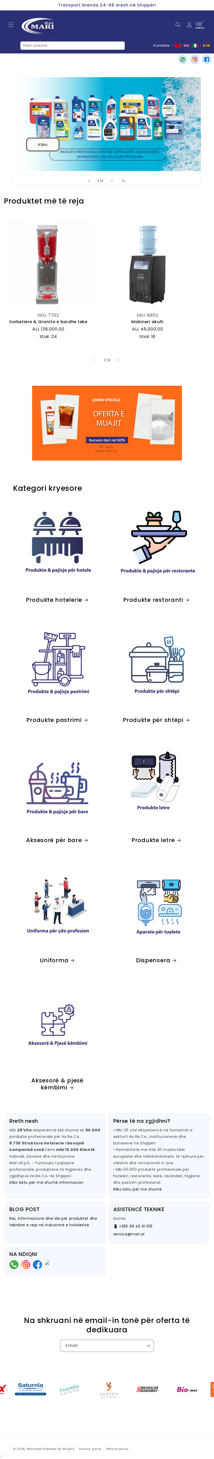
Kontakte (161, 45)
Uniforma (54, 960)
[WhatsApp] (182, 59)
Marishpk (34, 1449)
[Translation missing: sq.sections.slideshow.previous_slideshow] (89, 181)
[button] (11, 24)
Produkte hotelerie (54, 599)
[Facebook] (206, 59)
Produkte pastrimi (53, 720)
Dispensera (153, 960)
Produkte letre (153, 840)
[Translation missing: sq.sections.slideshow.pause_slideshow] (125, 181)
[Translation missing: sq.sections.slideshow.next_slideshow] (112, 181)
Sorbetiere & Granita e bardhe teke (48, 321)
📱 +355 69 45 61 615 (133, 1226)
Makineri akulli (147, 321)
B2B (206, 45)
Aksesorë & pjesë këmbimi (57, 1084)
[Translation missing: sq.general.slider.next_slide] (118, 360)
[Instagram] (194, 59)
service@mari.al (129, 1234)
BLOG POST (24, 1209)
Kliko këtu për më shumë (137, 1189)
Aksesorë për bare (54, 840)
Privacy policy (90, 1449)
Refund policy (117, 1449)
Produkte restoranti (153, 599)
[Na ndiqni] (148, 1346)
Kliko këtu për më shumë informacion (46, 1182)
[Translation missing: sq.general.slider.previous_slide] (95, 360)
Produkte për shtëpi (153, 720)
